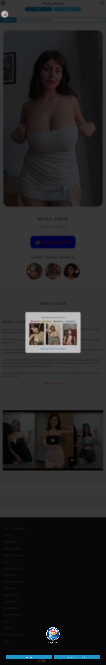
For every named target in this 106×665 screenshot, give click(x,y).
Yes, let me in (29, 657)
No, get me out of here (76, 657)
